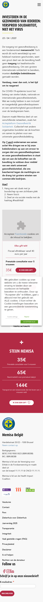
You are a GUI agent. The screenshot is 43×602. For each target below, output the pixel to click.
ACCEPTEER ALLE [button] (29, 322)
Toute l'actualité (21, 326)
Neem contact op (10, 445)
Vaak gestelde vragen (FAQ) (14, 539)
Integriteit (6, 533)
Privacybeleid (8, 544)
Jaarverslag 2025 (9, 523)
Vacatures (6, 502)
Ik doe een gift (26, 270)
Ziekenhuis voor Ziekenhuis (14, 517)
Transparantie (8, 528)
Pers (4, 512)
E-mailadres (7, 582)
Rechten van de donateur (13, 560)
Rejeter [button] (26, 317)
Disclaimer (6, 549)
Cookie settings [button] (12, 317)
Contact (5, 507)
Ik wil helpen (7, 555)
